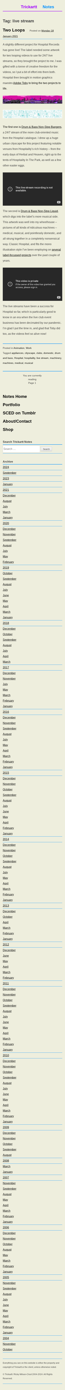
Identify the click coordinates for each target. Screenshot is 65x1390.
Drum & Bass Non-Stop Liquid (39, 211)
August (7, 501)
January (8, 484)
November (9, 534)
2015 (6, 772)
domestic (48, 353)
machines (8, 363)
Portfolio (11, 404)
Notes (48, 6)
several (56, 249)
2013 (6, 905)
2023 (6, 478)
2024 (6, 467)
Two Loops (14, 30)
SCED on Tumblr (19, 413)
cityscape (30, 353)
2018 (6, 623)
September (9, 472)
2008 (6, 1160)
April (5, 606)
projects (26, 255)
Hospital (18, 358)
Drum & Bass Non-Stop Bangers (41, 126)
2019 (6, 567)
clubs (39, 353)
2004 (6, 1338)
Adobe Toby (20, 83)
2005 (6, 1277)
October (7, 573)
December (9, 495)
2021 (6, 489)
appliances (17, 353)
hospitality (29, 358)
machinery (55, 358)
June (6, 595)
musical (29, 363)
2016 (6, 711)
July (5, 506)
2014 (6, 839)
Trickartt (29, 6)
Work (29, 348)
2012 (6, 944)
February (8, 562)
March (6, 512)
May (5, 556)
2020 (6, 523)
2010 (6, 1055)
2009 (6, 1127)
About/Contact (17, 421)
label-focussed (12, 255)
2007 (6, 1177)
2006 (6, 1227)
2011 (6, 983)
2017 (6, 667)
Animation (19, 348)
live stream (43, 358)
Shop (8, 429)
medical (19, 363)
